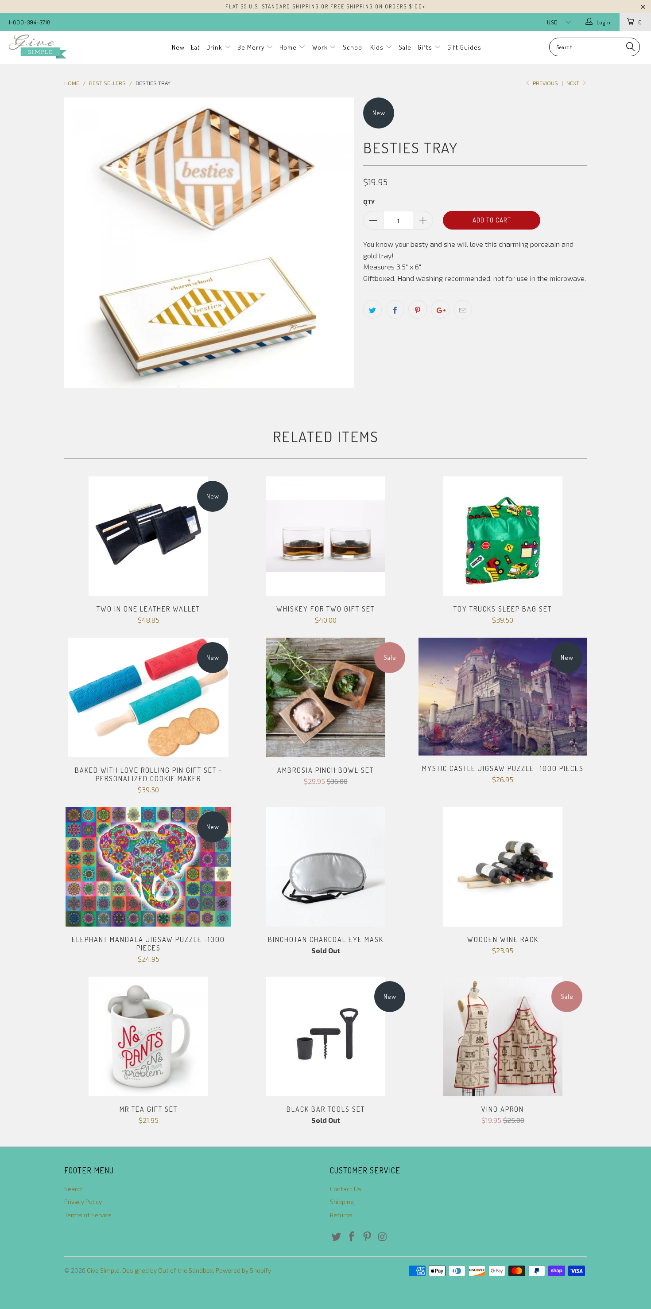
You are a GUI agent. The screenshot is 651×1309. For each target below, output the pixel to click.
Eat (195, 47)
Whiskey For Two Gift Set (325, 536)
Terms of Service (88, 1215)
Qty (369, 202)
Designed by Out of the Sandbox (167, 1270)
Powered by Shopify (243, 1270)
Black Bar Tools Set (325, 1036)
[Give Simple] (56, 46)
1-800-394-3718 (29, 22)
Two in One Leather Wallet (148, 536)
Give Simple (103, 1270)
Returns (341, 1215)
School (353, 47)
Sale (405, 47)
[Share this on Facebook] (395, 309)
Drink (215, 47)
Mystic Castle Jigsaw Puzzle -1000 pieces (502, 697)
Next (573, 83)
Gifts (426, 47)
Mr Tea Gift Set (148, 1036)
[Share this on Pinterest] (417, 309)
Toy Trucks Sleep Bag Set (502, 536)
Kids (377, 47)
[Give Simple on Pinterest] (367, 1236)
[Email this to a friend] (462, 309)
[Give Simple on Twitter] (336, 1236)
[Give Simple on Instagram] (382, 1236)
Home (288, 47)
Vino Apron (502, 1036)
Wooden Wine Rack (502, 867)
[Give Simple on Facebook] (352, 1236)
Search (74, 1188)
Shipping (342, 1201)
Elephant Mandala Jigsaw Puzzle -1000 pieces (148, 867)
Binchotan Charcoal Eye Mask (325, 867)
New (178, 47)
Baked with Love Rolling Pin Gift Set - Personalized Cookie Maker (148, 697)
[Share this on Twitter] (372, 309)
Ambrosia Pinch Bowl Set (325, 697)
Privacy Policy (83, 1201)
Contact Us (345, 1188)
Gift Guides (464, 47)
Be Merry (251, 47)
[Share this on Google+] (440, 309)
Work (320, 47)
